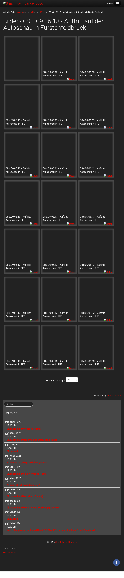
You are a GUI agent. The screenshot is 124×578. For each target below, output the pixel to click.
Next (116, 7)
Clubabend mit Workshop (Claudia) (25, 496)
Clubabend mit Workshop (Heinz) (24, 428)
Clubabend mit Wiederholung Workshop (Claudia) (33, 507)
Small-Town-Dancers (66, 542)
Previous (7, 7)
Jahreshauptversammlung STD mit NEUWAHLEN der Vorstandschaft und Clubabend (51, 530)
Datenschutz (9, 552)
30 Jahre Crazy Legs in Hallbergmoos (27, 462)
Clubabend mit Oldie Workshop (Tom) (26, 474)
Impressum (10, 548)
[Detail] (71, 79)
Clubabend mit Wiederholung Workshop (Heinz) (32, 440)
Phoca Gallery (114, 395)
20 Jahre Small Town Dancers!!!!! (24, 485)
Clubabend (12, 451)
